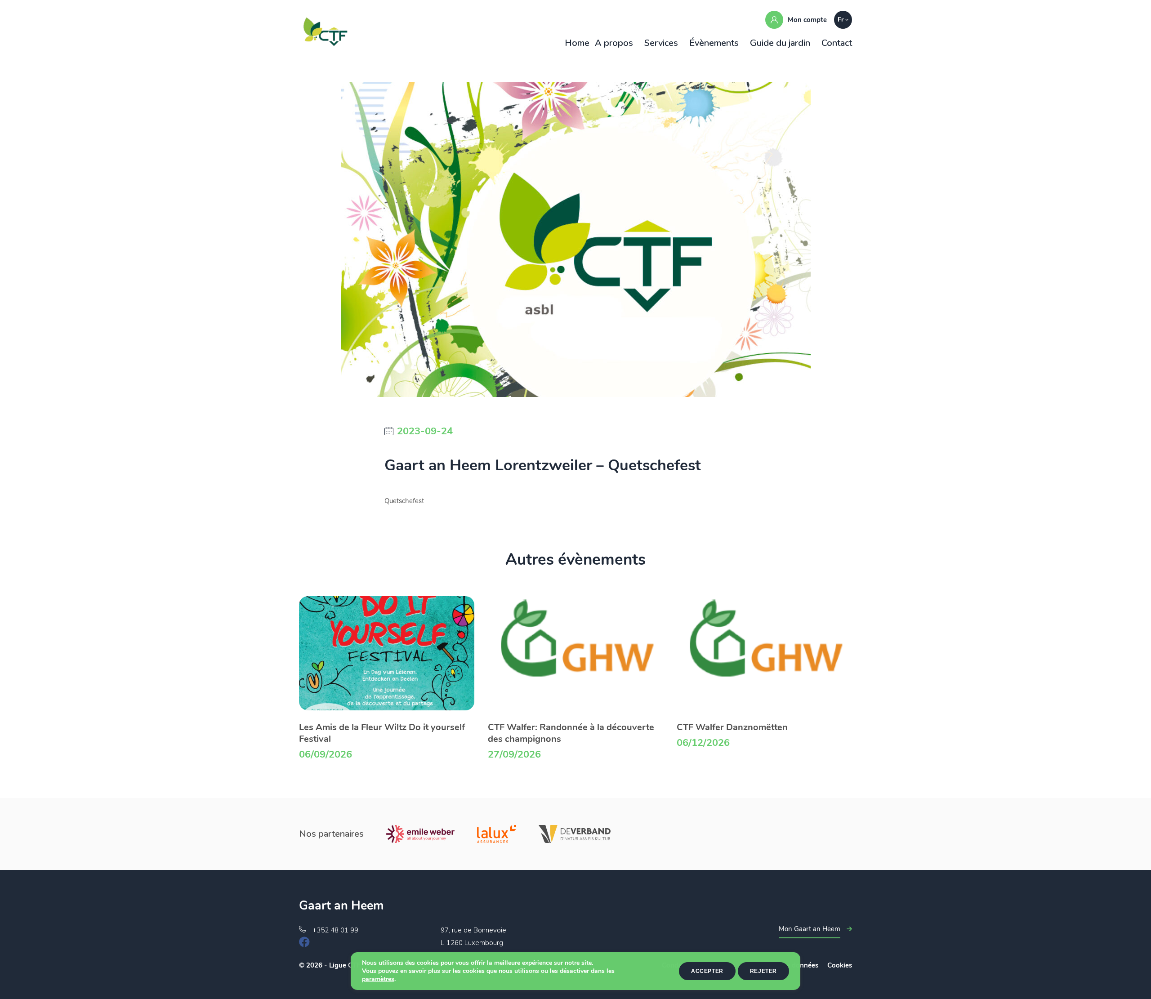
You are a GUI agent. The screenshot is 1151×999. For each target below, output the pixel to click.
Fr (840, 19)
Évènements (714, 43)
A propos (614, 43)
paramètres (378, 979)
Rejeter (763, 971)
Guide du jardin (780, 43)
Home (577, 43)
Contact (836, 43)
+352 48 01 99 (335, 930)
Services (661, 43)
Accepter (707, 971)
